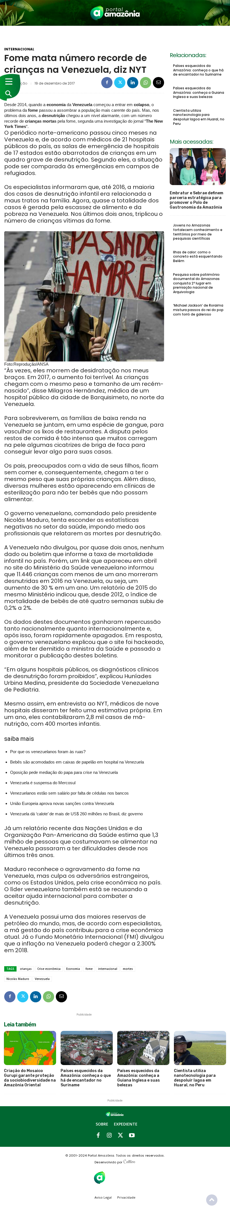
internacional (107, 969)
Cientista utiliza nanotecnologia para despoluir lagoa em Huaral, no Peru (198, 117)
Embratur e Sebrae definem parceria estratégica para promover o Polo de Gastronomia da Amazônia (196, 200)
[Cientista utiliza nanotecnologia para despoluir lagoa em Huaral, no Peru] (200, 1048)
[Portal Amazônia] (115, 13)
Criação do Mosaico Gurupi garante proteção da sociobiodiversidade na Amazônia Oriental (30, 1077)
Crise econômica (49, 969)
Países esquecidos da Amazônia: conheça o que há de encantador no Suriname (198, 70)
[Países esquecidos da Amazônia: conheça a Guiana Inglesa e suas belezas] (143, 1048)
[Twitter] (119, 82)
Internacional (19, 49)
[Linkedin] (132, 82)
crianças (26, 969)
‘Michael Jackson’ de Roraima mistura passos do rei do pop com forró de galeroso (198, 309)
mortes (128, 969)
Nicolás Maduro (17, 979)
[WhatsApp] (145, 82)
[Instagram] (109, 1135)
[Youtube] (132, 1135)
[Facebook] (106, 82)
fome (89, 969)
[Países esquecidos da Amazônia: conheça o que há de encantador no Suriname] (87, 1048)
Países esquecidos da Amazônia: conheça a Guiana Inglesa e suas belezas (198, 92)
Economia (73, 969)
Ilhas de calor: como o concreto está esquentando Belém (197, 256)
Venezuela (42, 979)
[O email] (158, 82)
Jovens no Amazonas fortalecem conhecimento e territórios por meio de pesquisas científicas (197, 232)
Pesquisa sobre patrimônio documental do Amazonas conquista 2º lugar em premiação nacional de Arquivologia (196, 283)
